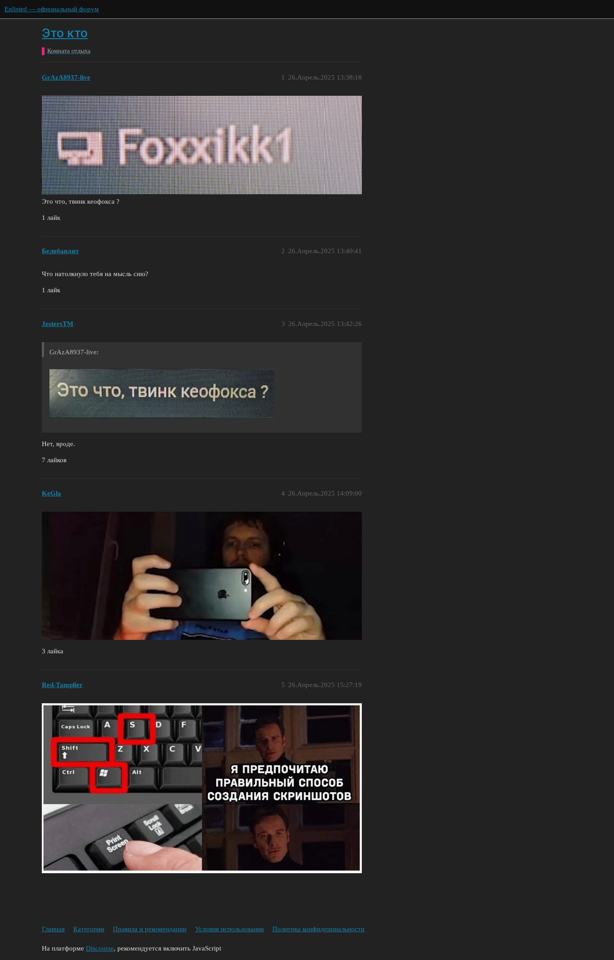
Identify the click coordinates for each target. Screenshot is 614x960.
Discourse (100, 948)
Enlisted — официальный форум (51, 9)
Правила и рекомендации (150, 929)
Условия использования (229, 929)
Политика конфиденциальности (318, 929)
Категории (88, 929)
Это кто (65, 33)
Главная (53, 929)
